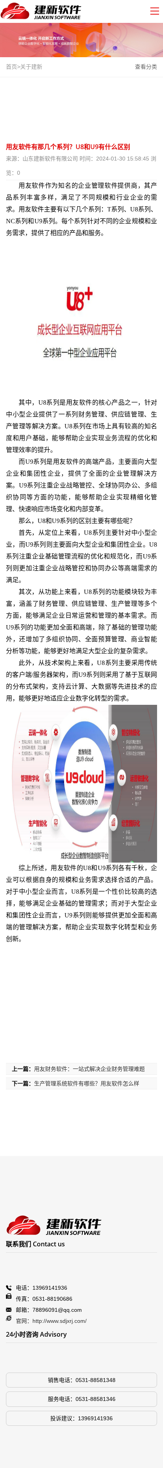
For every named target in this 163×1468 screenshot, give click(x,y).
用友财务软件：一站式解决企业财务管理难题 (89, 1069)
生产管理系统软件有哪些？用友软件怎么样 (86, 1083)
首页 (11, 67)
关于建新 (31, 67)
